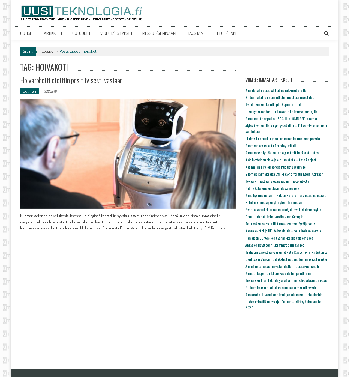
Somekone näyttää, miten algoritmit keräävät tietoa (282, 152)
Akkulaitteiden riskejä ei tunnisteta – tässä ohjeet (281, 160)
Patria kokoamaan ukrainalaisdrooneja (272, 188)
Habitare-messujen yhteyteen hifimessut (274, 202)
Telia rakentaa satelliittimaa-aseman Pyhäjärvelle (280, 223)
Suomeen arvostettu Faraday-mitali (270, 145)
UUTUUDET (81, 33)
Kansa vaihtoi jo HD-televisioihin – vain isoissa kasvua (283, 231)
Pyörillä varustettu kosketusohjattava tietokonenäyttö (283, 209)
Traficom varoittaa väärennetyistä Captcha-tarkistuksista (286, 252)
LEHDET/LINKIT (225, 33)
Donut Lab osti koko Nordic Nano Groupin (274, 216)
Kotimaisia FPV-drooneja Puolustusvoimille (275, 167)
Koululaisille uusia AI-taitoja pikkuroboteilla (275, 90)
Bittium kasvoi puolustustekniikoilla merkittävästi (280, 287)
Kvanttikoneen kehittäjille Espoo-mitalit (273, 104)
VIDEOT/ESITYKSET (116, 33)
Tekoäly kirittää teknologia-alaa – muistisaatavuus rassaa (286, 280)
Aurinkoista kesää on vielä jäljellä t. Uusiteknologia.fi (282, 266)
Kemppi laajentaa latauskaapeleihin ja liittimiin (278, 273)
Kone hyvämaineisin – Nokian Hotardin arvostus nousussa (285, 195)
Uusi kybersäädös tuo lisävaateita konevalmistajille (281, 111)
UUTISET (27, 33)
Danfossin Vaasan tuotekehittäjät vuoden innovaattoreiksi (286, 259)
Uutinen (29, 91)
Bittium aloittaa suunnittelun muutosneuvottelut (279, 97)
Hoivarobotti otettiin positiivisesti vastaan (71, 80)
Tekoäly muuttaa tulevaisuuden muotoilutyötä (277, 181)
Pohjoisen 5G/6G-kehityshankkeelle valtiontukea (279, 238)
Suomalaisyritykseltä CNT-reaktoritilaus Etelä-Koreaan (284, 174)
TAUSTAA (195, 33)
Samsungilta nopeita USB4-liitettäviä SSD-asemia (281, 118)
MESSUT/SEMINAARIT (160, 33)
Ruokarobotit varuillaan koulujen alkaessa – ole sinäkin (283, 294)
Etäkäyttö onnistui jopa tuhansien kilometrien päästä (282, 138)
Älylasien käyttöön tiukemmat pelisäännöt (274, 245)
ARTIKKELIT (53, 33)
